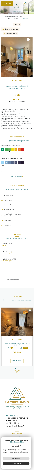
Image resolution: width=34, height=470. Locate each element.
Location (8, 18)
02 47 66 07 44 (12, 423)
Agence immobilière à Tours (13, 16)
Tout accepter (16, 463)
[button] (18, 371)
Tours (16, 18)
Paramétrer (16, 458)
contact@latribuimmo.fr (15, 426)
